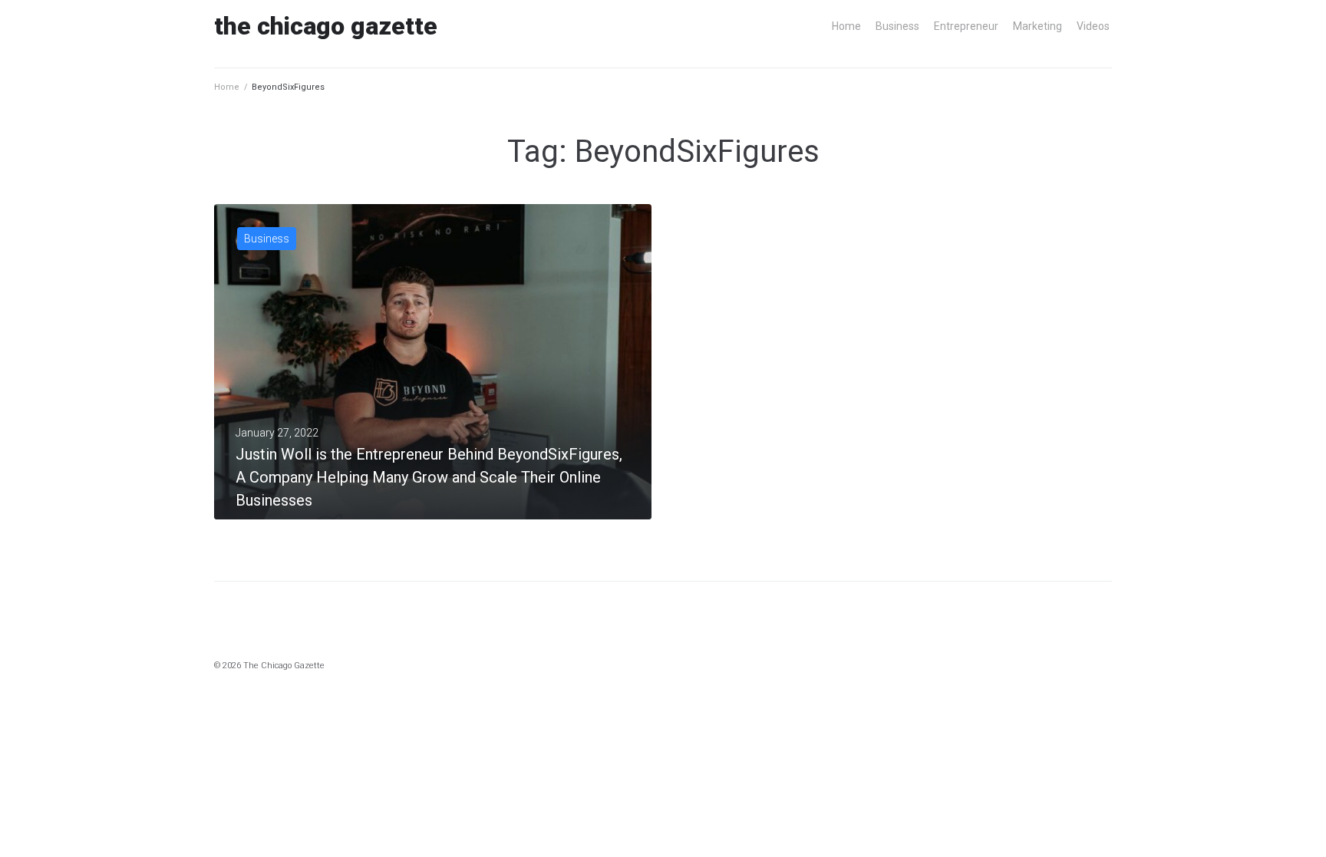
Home (846, 26)
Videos (1093, 26)
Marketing (1037, 26)
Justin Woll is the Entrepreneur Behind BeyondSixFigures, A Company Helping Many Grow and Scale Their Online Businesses (429, 477)
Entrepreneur (966, 26)
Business (897, 26)
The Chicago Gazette (325, 26)
